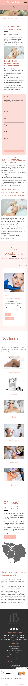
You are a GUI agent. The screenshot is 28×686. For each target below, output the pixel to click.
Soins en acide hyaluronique (16, 228)
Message (6, 138)
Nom (5, 105)
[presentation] (8, 265)
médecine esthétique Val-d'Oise (18, 588)
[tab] (8, 265)
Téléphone (6, 125)
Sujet (5, 131)
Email (5, 118)
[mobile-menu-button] (25, 2)
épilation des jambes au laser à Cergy (17, 599)
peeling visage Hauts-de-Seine (18, 579)
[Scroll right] (26, 266)
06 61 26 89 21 (15, 669)
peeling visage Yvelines (6, 581)
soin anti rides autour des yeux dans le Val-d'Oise (11, 602)
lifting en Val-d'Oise (16, 586)
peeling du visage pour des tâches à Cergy (13, 591)
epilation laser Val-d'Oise (6, 589)
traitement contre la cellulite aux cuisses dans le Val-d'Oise (13, 601)
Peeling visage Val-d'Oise (6, 579)
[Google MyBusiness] (14, 629)
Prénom (6, 111)
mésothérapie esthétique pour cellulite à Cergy (11, 593)
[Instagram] (17, 629)
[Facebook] (11, 629)
